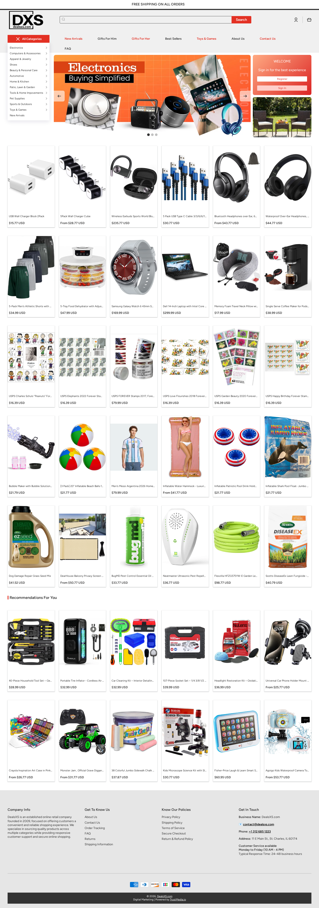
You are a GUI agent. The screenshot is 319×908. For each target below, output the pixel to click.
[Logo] (29, 20)
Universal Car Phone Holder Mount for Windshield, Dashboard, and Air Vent (287, 680)
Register (282, 78)
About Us (91, 817)
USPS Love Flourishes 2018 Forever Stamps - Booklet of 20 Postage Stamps (184, 396)
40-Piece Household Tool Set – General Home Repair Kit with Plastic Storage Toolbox (30, 680)
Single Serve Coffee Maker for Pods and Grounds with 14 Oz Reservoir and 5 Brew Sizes (287, 306)
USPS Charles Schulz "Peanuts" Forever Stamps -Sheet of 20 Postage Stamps (30, 396)
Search (241, 20)
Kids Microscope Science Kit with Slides (184, 770)
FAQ (88, 833)
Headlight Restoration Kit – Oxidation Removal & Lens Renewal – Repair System (236, 680)
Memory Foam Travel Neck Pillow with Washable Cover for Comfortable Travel (236, 306)
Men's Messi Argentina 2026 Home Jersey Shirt (133, 486)
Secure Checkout (174, 833)
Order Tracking (95, 828)
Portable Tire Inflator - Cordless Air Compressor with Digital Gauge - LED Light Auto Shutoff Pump (82, 680)
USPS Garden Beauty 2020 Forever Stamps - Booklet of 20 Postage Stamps (236, 396)
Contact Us (92, 822)
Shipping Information (99, 844)
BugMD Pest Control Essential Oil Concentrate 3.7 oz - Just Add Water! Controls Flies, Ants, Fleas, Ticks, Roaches (133, 575)
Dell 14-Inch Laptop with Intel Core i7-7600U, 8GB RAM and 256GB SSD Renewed (184, 306)
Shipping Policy (172, 822)
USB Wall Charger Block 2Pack (26, 216)
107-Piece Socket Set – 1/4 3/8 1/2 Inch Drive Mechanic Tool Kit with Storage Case (184, 680)
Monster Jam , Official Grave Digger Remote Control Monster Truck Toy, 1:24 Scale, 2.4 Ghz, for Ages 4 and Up (82, 770)
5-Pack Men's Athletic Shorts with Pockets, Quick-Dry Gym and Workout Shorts (30, 306)
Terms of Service (173, 828)
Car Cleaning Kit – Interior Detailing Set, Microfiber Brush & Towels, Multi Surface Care (133, 680)
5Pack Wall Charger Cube (75, 216)
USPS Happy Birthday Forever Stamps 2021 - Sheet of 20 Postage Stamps (287, 396)
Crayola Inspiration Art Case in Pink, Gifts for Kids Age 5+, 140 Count (30, 770)
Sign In (282, 88)
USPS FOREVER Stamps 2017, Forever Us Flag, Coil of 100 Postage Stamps (133, 396)
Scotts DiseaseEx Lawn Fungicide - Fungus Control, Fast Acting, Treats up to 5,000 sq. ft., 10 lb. (287, 575)
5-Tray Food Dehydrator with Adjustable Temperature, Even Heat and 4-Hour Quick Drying (82, 306)
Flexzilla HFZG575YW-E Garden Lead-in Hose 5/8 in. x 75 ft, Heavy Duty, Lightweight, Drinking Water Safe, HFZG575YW (236, 575)
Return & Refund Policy (177, 839)
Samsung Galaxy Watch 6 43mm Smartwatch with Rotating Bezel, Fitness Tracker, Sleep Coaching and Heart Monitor (133, 306)
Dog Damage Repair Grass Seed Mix (30, 575)
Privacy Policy (171, 817)
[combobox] (155, 19)
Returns (90, 839)
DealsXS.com (164, 896)
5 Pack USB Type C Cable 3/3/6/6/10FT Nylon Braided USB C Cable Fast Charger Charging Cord (184, 216)
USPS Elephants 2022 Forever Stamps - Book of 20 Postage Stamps (82, 396)
